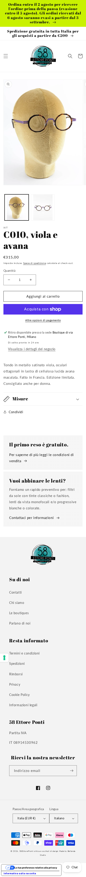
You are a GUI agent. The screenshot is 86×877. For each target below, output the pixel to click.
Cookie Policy (19, 695)
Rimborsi (16, 674)
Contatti (15, 592)
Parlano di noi (19, 623)
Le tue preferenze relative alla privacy (36, 867)
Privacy (14, 684)
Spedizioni (17, 663)
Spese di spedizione (34, 263)
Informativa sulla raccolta (20, 873)
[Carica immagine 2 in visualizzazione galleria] (43, 207)
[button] (6, 56)
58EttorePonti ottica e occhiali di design (38, 851)
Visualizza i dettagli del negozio (31, 349)
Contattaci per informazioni (31, 518)
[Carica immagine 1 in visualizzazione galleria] (17, 207)
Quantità (9, 270)
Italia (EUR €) (26, 818)
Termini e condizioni (24, 653)
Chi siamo (16, 603)
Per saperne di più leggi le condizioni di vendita (41, 458)
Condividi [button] (16, 412)
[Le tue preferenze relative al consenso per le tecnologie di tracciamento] (4, 657)
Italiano (59, 818)
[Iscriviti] (72, 770)
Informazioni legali (23, 705)
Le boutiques (19, 613)
